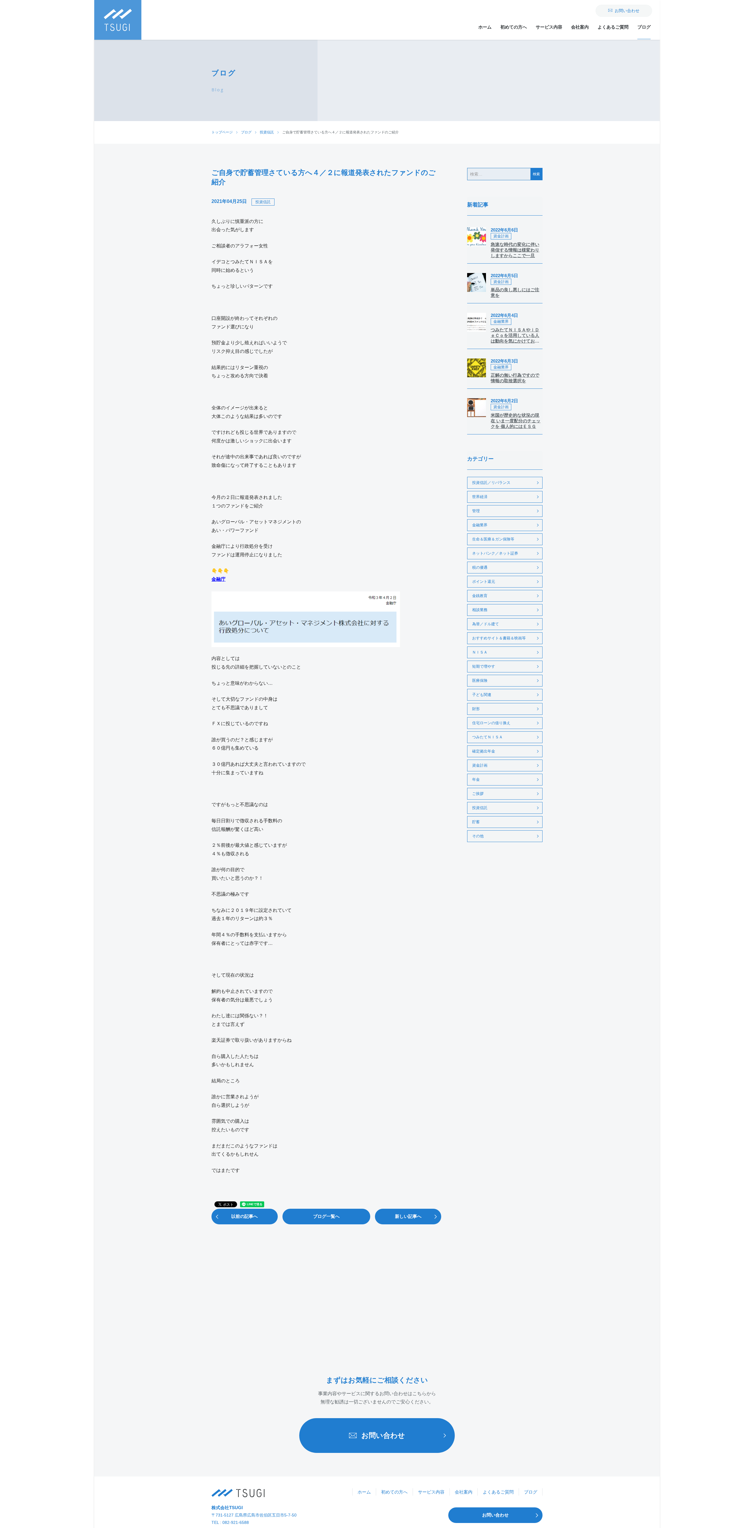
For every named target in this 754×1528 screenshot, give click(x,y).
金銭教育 (479, 595)
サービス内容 (549, 26)
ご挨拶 (478, 793)
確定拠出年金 (483, 751)
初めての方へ (513, 26)
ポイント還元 (483, 581)
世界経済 (479, 497)
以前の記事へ (244, 1216)
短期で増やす (483, 666)
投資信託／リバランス (491, 482)
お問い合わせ (627, 10)
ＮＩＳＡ (479, 652)
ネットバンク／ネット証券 (495, 553)
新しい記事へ (408, 1216)
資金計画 (479, 765)
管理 (476, 511)
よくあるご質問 (613, 26)
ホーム (485, 26)
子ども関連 (481, 694)
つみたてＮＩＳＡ (487, 737)
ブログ (644, 26)
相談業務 (479, 610)
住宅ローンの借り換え (491, 723)
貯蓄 (476, 822)
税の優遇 (479, 567)
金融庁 (218, 579)
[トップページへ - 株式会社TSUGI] (237, 1493)
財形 (476, 709)
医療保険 (479, 680)
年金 (476, 779)
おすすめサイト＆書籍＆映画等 (499, 638)
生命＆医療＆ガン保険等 (493, 539)
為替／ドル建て (485, 624)
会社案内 (580, 26)
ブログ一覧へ (326, 1216)
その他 (478, 836)
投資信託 (263, 202)
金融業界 (479, 525)
